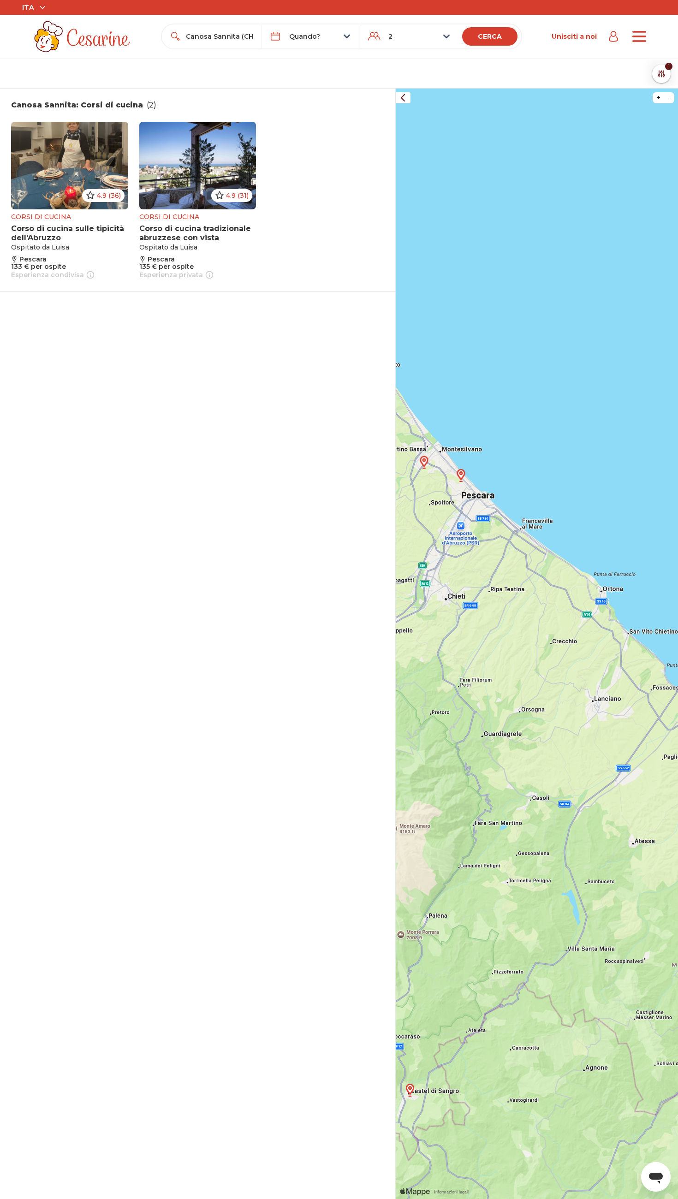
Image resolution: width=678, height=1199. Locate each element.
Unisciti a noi (574, 36)
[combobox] (220, 36)
